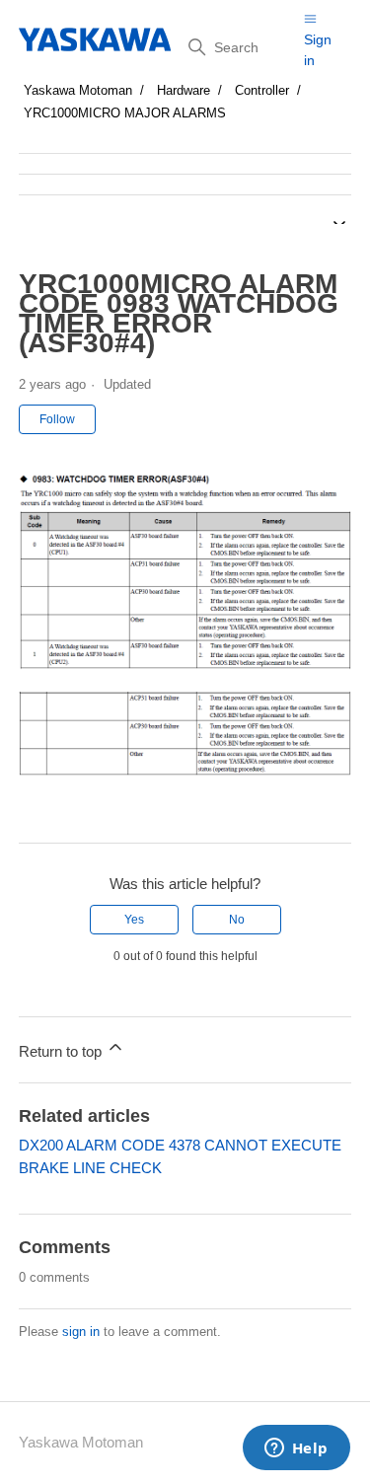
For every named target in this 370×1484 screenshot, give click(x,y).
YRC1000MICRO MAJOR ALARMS (125, 113)
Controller (262, 90)
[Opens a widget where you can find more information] (296, 1449)
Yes (134, 920)
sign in (81, 1331)
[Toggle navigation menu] (310, 18)
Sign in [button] (318, 50)
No (237, 920)
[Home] (96, 39)
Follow (57, 419)
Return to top (62, 1051)
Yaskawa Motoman (78, 90)
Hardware (183, 90)
